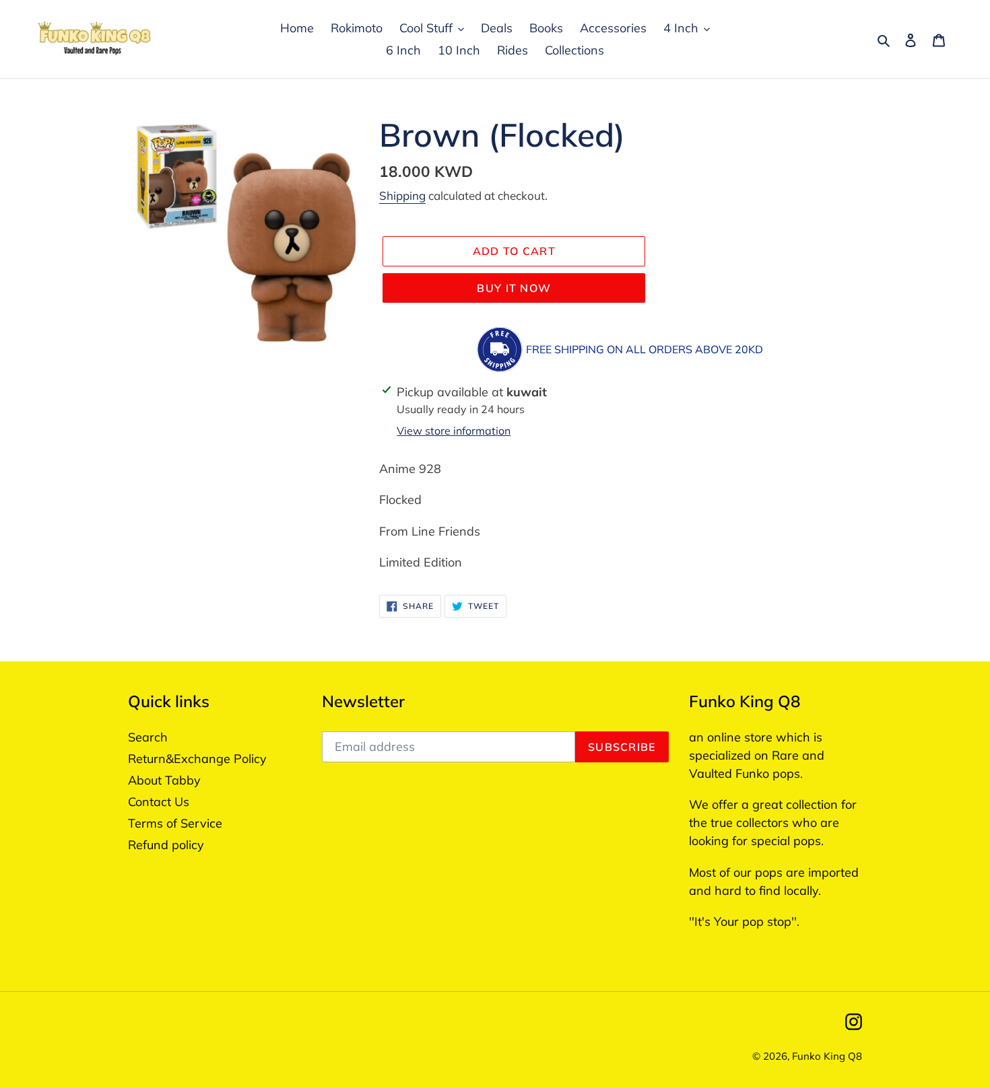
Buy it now (514, 288)
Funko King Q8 (827, 1056)
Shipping (402, 195)
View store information (453, 430)
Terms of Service (175, 823)
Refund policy (166, 845)
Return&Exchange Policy (197, 758)
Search (148, 737)
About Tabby (164, 780)
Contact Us (158, 801)
